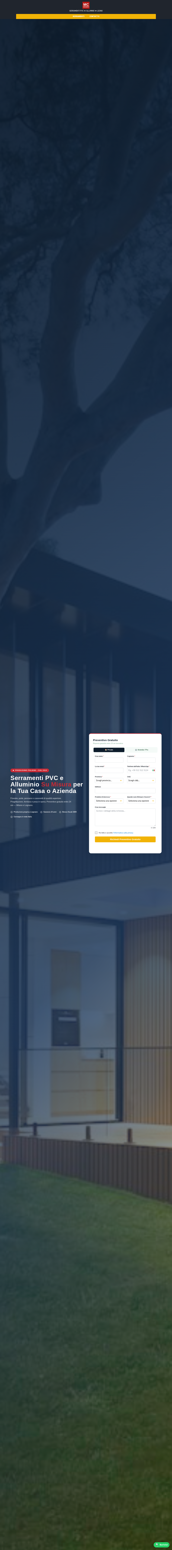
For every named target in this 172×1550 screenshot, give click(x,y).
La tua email (100, 766)
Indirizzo (98, 787)
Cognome (131, 756)
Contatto (94, 16)
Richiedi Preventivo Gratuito (125, 839)
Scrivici (164, 1545)
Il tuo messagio (100, 807)
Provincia (99, 777)
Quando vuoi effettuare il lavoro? (139, 797)
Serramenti (78, 16)
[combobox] (109, 780)
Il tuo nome (99, 756)
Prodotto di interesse (103, 797)
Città (129, 777)
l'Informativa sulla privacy (123, 833)
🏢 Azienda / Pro (141, 750)
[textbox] (106, 780)
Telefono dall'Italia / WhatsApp (138, 766)
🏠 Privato (109, 750)
